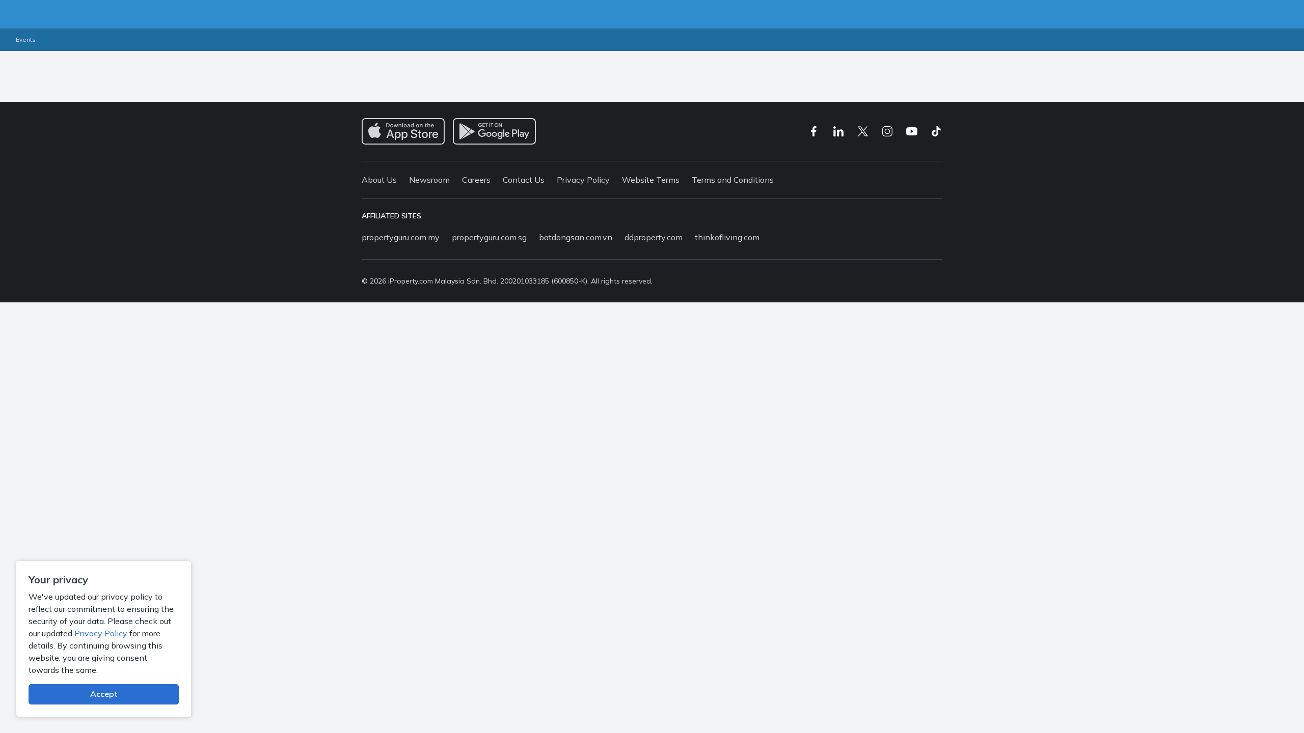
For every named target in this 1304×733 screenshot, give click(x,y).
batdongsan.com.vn (575, 237)
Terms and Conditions (733, 180)
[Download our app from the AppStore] (403, 131)
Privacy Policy (100, 633)
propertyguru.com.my (401, 237)
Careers (476, 180)
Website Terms (651, 180)
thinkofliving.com (727, 237)
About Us (379, 180)
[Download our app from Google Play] (494, 131)
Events (26, 39)
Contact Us (524, 180)
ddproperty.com (653, 237)
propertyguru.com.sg (489, 237)
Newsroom (429, 180)
